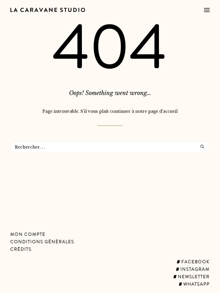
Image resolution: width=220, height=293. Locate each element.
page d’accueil (163, 111)
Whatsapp (196, 284)
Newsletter (193, 277)
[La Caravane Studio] (47, 10)
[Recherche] (110, 147)
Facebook (195, 262)
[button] (207, 10)
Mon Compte (28, 235)
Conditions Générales (42, 242)
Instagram (194, 270)
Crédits (21, 250)
